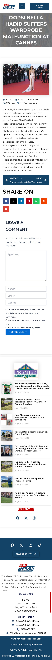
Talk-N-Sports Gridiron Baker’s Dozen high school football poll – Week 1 (31, 495)
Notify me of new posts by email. (24, 327)
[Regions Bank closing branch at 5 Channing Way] (6, 435)
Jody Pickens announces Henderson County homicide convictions (29, 417)
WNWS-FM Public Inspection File (26, 650)
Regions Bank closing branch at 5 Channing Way (32, 433)
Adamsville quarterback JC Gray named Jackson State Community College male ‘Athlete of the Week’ (32, 386)
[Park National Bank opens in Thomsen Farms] (6, 481)
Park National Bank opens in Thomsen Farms (29, 479)
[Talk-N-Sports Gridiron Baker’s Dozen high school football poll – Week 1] (6, 497)
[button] (6, 201)
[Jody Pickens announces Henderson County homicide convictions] (6, 419)
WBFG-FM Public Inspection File (26, 644)
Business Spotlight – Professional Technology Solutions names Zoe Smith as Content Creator (31, 448)
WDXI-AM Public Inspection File (26, 638)
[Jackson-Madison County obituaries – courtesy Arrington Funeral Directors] (6, 404)
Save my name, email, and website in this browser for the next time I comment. (25, 313)
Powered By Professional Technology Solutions (26, 655)
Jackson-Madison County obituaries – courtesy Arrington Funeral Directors (30, 401)
